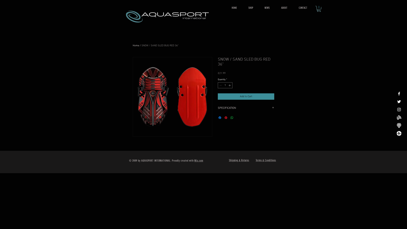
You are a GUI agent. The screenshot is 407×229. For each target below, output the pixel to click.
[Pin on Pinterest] (226, 118)
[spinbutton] (225, 85)
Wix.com (198, 160)
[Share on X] (238, 118)
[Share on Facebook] (220, 118)
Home (136, 45)
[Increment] (230, 85)
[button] (251, 7)
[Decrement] (220, 85)
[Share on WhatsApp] (232, 118)
